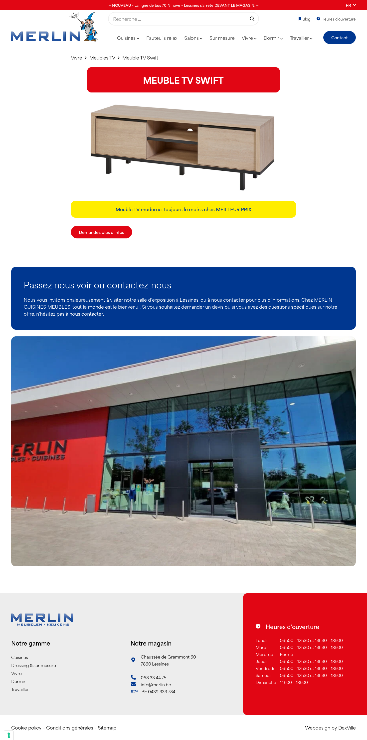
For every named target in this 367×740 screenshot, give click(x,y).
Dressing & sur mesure (33, 665)
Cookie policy (26, 727)
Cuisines (19, 657)
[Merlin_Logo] (54, 27)
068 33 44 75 (153, 677)
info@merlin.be (156, 684)
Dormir (18, 681)
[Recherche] (252, 18)
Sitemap (107, 727)
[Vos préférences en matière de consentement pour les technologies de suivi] (8, 735)
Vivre (16, 673)
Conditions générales (69, 727)
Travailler (20, 689)
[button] (351, 5)
